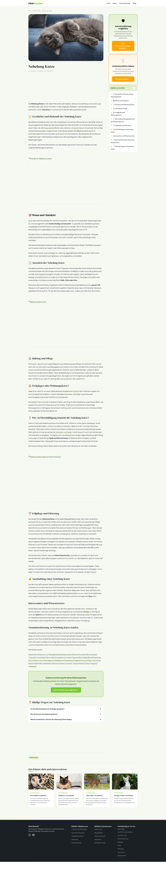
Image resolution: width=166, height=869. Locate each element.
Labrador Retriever (77, 836)
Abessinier (32, 655)
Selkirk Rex (38, 663)
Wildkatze (32, 666)
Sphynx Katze (78, 663)
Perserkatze (68, 660)
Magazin (120, 842)
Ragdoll (77, 660)
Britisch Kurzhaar (78, 655)
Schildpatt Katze (100, 843)
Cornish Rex (40, 657)
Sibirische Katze (58, 663)
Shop (134, 3)
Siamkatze (47, 663)
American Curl (43, 655)
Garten (63, 379)
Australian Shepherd (77, 833)
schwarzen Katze (77, 128)
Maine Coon (38, 660)
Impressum (121, 852)
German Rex (76, 657)
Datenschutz (122, 855)
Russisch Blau (86, 660)
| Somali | (69, 663)
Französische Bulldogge (79, 829)
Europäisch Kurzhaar (63, 657)
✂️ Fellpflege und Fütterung (122, 125)
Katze (115, 3)
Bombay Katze (65, 655)
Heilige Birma (87, 657)
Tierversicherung (124, 3)
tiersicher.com (122, 835)
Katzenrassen (34, 757)
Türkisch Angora (90, 663)
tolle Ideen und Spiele (63, 432)
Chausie (32, 657)
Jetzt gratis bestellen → (123, 79)
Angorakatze (49, 128)
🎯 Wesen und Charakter (121, 100)
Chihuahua (74, 839)
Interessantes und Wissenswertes (124, 136)
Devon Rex (50, 657)
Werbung (121, 849)
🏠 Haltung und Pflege (120, 108)
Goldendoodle (76, 843)
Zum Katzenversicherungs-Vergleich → (123, 46)
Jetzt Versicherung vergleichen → (66, 690)
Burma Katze (91, 655)
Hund (108, 3)
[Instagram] (29, 835)
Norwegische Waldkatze (53, 660)
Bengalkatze (54, 655)
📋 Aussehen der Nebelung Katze (123, 104)
